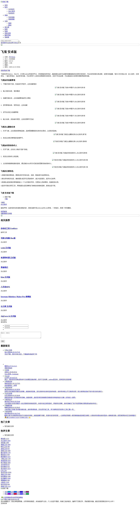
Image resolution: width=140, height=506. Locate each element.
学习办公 (15, 42)
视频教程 (5, 480)
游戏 (6, 15)
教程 (9, 23)
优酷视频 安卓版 (6, 213)
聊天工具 (5, 446)
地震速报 (4, 211)
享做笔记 (4, 267)
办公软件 (4, 204)
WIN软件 (11, 9)
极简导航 (8, 35)
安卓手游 (6, 472)
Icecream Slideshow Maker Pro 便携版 (16, 297)
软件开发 (5, 484)
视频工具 (5, 444)
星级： (7, 65)
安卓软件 (11, 13)
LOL (4, 470)
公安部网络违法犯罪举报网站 (13, 497)
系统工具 (5, 474)
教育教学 (5, 456)
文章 (6, 21)
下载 (6, 199)
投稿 (6, 31)
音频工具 (5, 486)
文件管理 (5, 464)
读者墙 (7, 37)
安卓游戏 (11, 17)
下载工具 (5, 458)
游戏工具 (5, 450)
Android (9, 42)
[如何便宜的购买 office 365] (70, 45)
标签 (6, 29)
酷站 (9, 25)
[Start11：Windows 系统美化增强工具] (70, 216)
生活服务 (5, 478)
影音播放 (5, 476)
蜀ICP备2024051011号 (12, 499)
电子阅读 (5, 462)
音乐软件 (5, 468)
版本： (7, 61)
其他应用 (5, 460)
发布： (7, 67)
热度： (7, 63)
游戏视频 (11, 19)
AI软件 (5, 482)
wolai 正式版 (6, 248)
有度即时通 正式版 (8, 258)
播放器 (5, 438)
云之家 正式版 (6, 306)
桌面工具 (5, 448)
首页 (6, 5)
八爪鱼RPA (5, 287)
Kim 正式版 (5, 277)
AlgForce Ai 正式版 (8, 316)
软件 (6, 7)
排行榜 (7, 27)
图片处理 (5, 452)
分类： (7, 57)
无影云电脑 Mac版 (8, 238)
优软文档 (8, 33)
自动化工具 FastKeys (9, 228)
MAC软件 (11, 11)
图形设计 (5, 454)
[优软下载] (4, 1)
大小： (7, 59)
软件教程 (5, 466)
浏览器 (5, 442)
